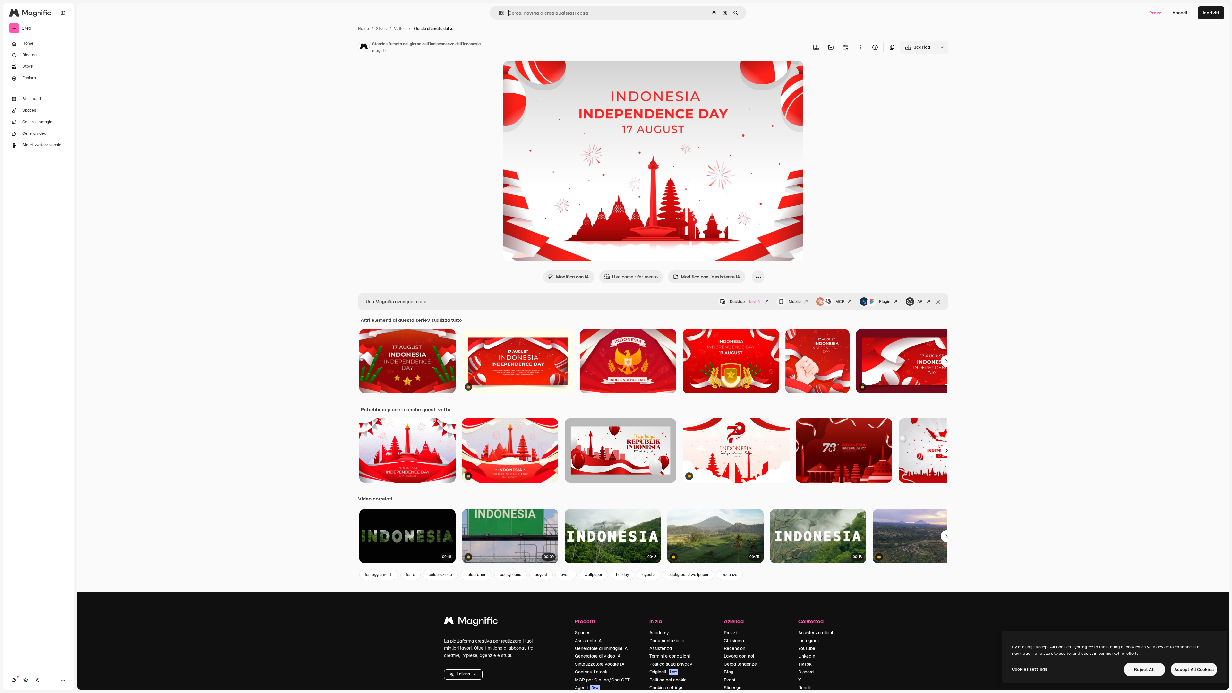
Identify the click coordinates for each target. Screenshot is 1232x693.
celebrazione (440, 574)
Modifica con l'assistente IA (710, 277)
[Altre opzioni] (860, 47)
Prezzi (1156, 13)
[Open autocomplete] (499, 13)
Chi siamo (734, 641)
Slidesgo (732, 687)
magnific (380, 50)
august (541, 574)
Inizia (655, 621)
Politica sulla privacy (670, 664)
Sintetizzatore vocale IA (599, 664)
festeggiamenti (378, 574)
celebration (476, 574)
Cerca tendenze (740, 664)
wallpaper (594, 574)
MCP (839, 301)
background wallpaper (688, 574)
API (920, 301)
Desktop (745, 301)
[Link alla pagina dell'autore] (364, 47)
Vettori (400, 28)
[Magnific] (471, 622)
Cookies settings (666, 687)
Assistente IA (588, 641)
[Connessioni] (14, 680)
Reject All (1144, 669)
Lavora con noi (739, 656)
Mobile (795, 301)
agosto (648, 574)
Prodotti (585, 621)
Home (363, 28)
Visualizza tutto (444, 320)
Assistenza (660, 648)
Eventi (730, 680)
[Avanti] (946, 361)
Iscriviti (1211, 13)
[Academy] (26, 680)
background (510, 574)
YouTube (806, 648)
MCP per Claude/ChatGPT (602, 680)
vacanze (729, 574)
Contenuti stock (591, 672)
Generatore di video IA (597, 656)
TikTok (805, 664)
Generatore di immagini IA (601, 648)
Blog (728, 672)
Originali (663, 672)
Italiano (463, 674)
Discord (806, 672)
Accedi (1179, 13)
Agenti (587, 687)
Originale (545, 73)
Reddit (804, 687)
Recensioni (735, 648)
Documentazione (666, 641)
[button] (463, 674)
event (566, 574)
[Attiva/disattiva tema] (37, 680)
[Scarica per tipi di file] (942, 47)
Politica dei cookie (668, 680)
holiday (622, 574)
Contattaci (811, 621)
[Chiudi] (938, 301)
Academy (659, 633)
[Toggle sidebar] (63, 13)
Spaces (582, 633)
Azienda (734, 621)
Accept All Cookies (1194, 669)
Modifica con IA (572, 277)
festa (410, 574)
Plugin (884, 301)
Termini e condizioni (669, 656)
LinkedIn (806, 656)
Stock (381, 28)
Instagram (808, 641)
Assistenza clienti (816, 633)
